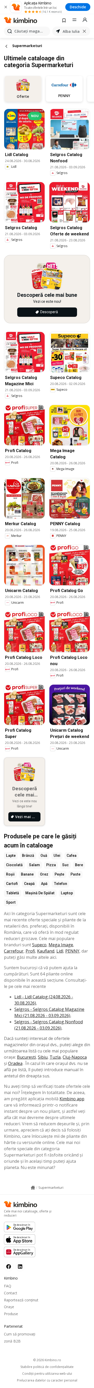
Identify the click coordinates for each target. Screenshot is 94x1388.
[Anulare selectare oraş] (84, 31)
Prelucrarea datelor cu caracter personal (47, 1380)
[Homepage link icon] (33, 1188)
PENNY (72, 951)
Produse (11, 1313)
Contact (10, 1292)
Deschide (78, 6)
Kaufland (45, 951)
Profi (30, 951)
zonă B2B (12, 1341)
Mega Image (61, 945)
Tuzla (55, 1057)
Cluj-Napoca (75, 1057)
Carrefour (14, 951)
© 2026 (47, 1360)
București (26, 1057)
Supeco (39, 945)
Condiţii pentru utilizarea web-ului (47, 1374)
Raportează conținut (21, 1299)
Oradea (15, 1063)
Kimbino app (72, 1099)
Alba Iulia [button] (71, 31)
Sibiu (43, 1057)
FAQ (7, 1285)
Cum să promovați (19, 1334)
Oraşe (9, 1306)
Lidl (59, 951)
